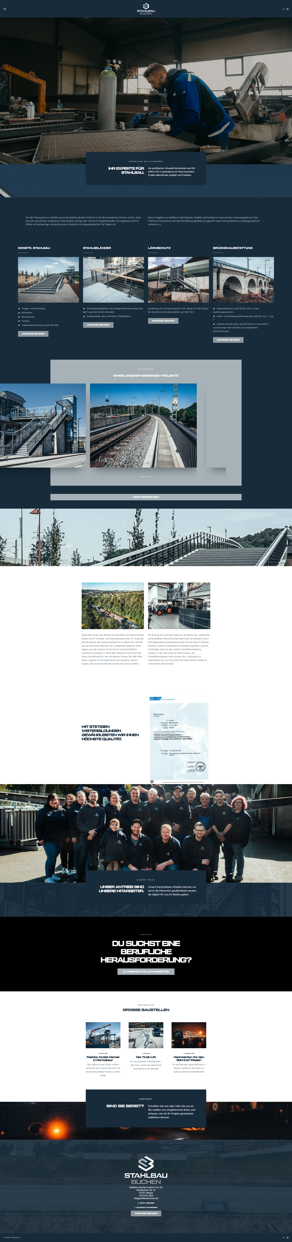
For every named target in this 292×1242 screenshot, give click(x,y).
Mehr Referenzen (146, 497)
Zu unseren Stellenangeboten (146, 972)
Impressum (7, 1237)
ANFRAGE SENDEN (33, 334)
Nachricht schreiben (146, 1207)
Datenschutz (16, 1237)
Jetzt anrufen (146, 1203)
